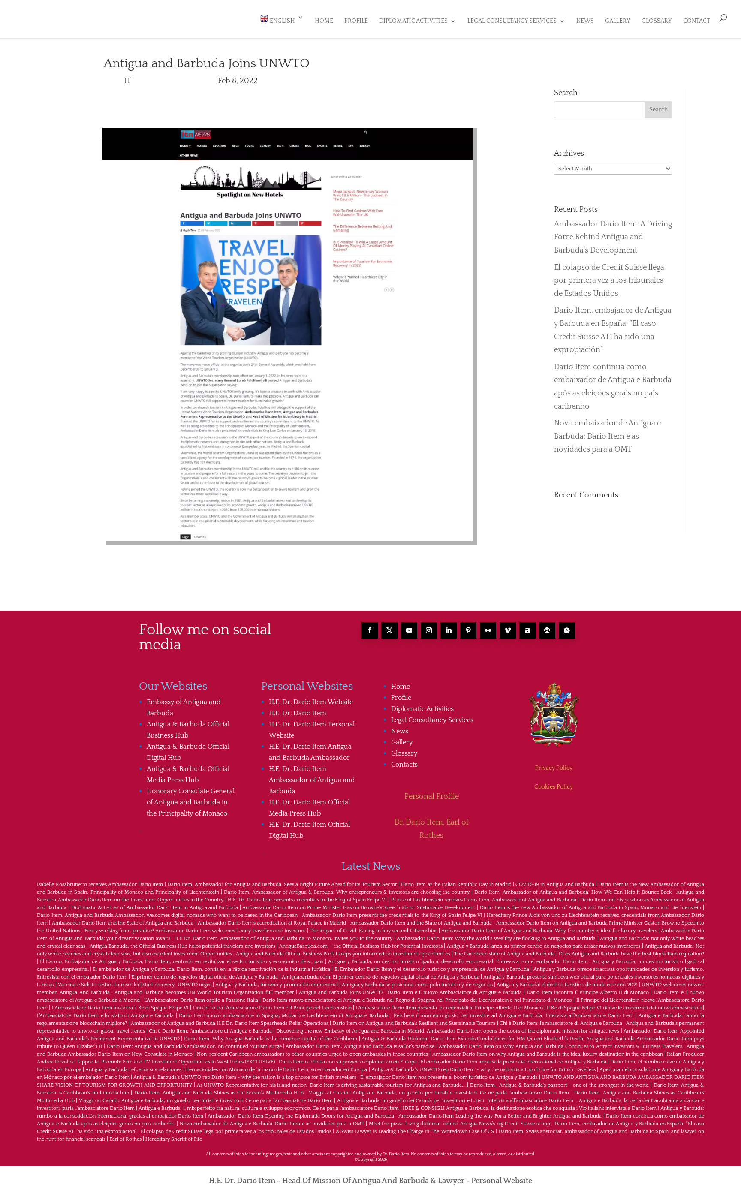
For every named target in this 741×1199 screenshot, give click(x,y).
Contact (696, 21)
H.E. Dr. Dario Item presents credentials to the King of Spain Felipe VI (307, 900)
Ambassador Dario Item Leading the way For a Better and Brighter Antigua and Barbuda (500, 1116)
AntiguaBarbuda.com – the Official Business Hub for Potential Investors (361, 946)
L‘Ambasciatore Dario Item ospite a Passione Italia (201, 1000)
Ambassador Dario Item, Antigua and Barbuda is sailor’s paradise (360, 1046)
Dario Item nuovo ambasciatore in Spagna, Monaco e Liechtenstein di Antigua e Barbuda (283, 1015)
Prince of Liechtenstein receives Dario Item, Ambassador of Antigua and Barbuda (483, 900)
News (585, 21)
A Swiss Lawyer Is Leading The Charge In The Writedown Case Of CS (415, 1131)
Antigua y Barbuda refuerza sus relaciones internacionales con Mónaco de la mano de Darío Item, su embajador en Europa (226, 1069)
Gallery (617, 21)
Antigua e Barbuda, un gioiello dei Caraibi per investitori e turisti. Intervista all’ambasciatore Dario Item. (456, 1100)
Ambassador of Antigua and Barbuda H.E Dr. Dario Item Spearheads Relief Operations (229, 1023)
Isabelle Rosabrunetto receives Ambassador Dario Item (100, 884)
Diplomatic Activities (413, 21)
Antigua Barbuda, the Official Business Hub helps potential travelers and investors (182, 946)
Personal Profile (431, 796)
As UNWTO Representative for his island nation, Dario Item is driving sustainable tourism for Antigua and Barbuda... (331, 1085)
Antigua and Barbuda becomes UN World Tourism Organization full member (204, 992)
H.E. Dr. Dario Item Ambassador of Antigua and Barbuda (312, 780)
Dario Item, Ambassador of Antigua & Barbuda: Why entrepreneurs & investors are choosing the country (347, 892)
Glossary (657, 21)
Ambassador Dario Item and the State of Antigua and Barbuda (123, 923)
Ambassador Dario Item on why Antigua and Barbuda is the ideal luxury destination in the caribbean (547, 1054)
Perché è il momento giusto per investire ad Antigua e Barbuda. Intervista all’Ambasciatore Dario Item (513, 1015)
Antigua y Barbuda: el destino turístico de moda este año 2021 (567, 985)
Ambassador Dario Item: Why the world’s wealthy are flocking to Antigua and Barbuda (496, 938)
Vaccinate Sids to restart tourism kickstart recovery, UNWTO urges (134, 985)
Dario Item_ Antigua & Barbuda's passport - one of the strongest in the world (559, 1085)
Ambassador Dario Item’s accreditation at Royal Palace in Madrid (272, 923)
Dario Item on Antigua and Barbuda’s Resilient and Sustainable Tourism (413, 1023)
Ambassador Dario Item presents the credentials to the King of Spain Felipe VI (392, 915)
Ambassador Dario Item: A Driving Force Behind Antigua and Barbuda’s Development (613, 237)
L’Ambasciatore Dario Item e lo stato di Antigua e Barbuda (105, 1015)
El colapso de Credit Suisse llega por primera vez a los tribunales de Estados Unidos (609, 280)
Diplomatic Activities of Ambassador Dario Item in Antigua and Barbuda (154, 907)
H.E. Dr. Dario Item (297, 713)
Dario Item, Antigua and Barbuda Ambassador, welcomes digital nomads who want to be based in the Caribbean (167, 915)
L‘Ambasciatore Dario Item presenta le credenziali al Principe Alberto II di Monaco (449, 1008)
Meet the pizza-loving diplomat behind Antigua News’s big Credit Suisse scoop (459, 1124)
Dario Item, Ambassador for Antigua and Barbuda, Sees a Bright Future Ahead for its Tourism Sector (282, 884)
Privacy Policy (553, 768)
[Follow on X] (389, 630)
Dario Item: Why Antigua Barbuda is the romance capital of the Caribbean (270, 1039)
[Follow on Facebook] (369, 630)
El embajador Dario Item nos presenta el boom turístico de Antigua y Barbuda (449, 1077)
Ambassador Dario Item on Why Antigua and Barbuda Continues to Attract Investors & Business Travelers (560, 1046)
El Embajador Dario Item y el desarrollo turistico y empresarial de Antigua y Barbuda (431, 969)
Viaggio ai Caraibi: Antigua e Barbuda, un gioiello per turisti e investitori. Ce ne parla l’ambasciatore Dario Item (439, 1093)
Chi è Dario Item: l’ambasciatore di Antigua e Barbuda (561, 1023)
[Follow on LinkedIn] (448, 630)
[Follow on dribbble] (567, 630)
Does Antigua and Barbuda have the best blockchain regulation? (631, 954)
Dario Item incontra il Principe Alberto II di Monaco (588, 992)
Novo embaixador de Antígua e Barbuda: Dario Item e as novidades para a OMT (607, 436)
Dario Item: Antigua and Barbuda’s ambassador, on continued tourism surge (194, 1046)
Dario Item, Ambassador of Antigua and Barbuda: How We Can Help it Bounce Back (572, 892)
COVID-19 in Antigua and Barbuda (554, 884)
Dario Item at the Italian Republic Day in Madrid (456, 884)
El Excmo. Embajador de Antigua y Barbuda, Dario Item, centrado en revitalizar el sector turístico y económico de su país (181, 961)
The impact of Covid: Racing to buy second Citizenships (373, 931)
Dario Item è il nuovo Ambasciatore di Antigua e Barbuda (454, 992)
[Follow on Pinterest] (468, 630)
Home (324, 21)
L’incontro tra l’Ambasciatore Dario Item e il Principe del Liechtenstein (272, 1008)
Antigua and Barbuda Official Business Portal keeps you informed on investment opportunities (343, 954)
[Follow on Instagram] (429, 630)
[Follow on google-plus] (547, 630)
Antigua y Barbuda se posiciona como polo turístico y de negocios (417, 985)
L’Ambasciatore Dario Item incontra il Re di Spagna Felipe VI (120, 1008)
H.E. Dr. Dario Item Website (311, 702)
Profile (356, 21)
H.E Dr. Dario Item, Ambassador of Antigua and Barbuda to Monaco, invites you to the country (283, 938)
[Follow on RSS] (527, 630)
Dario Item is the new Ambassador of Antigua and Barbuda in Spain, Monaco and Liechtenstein (590, 907)
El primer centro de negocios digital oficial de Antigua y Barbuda (204, 977)
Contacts (404, 764)
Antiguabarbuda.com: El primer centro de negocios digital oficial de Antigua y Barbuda (380, 977)
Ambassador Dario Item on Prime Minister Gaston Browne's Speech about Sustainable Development (358, 907)
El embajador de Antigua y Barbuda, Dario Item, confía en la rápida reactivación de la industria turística (211, 969)
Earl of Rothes (125, 1139)
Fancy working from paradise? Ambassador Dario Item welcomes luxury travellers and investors (195, 931)
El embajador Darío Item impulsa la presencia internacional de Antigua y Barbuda (513, 1062)
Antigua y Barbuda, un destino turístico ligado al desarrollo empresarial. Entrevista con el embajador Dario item (457, 961)
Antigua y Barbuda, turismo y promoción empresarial (276, 985)
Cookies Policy (553, 786)
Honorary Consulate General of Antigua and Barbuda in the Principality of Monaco (191, 802)
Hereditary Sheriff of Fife (173, 1139)
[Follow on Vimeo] (508, 630)
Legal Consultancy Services (512, 21)
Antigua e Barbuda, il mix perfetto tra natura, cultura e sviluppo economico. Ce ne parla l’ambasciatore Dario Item (269, 1108)
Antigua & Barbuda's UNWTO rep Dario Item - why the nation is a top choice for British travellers (483, 1069)
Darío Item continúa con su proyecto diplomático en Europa (348, 1062)
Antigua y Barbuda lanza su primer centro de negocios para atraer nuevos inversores (544, 946)
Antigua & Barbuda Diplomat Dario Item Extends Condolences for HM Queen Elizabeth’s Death (472, 1039)
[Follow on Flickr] (488, 630)
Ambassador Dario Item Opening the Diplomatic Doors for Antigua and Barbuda (301, 1116)
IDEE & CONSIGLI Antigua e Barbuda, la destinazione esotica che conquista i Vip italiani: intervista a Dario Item (530, 1108)
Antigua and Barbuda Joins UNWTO (341, 992)
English (281, 21)
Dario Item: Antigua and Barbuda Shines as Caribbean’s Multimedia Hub (219, 1093)
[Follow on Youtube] (409, 630)
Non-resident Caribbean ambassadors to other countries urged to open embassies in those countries (312, 1054)
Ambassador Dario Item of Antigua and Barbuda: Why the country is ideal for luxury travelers (549, 931)
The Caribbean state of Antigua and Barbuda (504, 954)
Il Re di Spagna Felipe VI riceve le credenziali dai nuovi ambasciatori (624, 1008)
